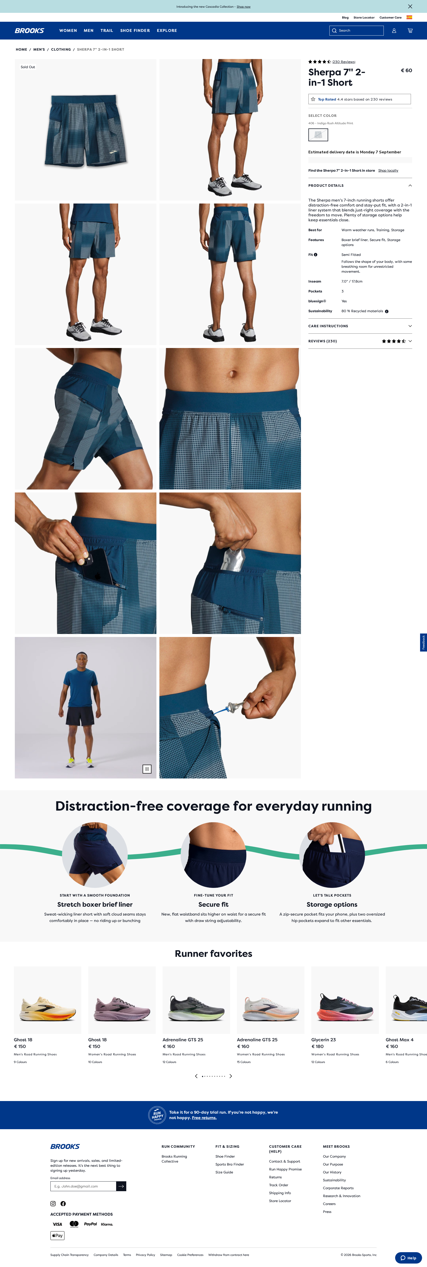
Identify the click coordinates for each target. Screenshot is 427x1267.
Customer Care (391, 17)
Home (21, 49)
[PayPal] (91, 1224)
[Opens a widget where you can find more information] (408, 1258)
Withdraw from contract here (228, 1255)
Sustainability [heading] (320, 311)
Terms (127, 1255)
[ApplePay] (57, 1235)
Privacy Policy (145, 1255)
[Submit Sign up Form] (121, 1186)
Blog (345, 17)
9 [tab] (221, 1076)
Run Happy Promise (285, 1169)
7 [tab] (216, 1076)
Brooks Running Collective (174, 1158)
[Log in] (394, 30)
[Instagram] (53, 1203)
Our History (332, 1172)
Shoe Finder (225, 1156)
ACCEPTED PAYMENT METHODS (81, 1214)
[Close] (410, 6)
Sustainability (334, 1180)
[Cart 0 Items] (410, 30)
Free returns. (204, 1117)
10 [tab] (224, 1076)
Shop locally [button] (388, 170)
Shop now (244, 6)
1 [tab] (202, 1076)
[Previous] (196, 1076)
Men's (39, 49)
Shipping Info (280, 1193)
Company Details (106, 1255)
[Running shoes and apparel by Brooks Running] (29, 30)
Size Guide (224, 1172)
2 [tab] (204, 1076)
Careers (329, 1204)
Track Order (278, 1185)
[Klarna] (107, 1224)
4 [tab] (209, 1076)
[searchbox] (359, 31)
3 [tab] (207, 1076)
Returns (275, 1177)
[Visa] (57, 1224)
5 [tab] (212, 1076)
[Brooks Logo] (91, 1147)
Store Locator (364, 17)
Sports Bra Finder (229, 1164)
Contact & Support (284, 1161)
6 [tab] (214, 1076)
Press (327, 1212)
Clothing (61, 49)
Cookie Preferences (190, 1255)
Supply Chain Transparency (69, 1255)
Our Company (334, 1156)
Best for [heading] (315, 230)
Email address (60, 1178)
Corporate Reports (338, 1188)
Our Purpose (333, 1164)
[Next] (231, 1076)
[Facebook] (63, 1203)
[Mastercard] (74, 1224)
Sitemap (166, 1255)
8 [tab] (219, 1076)
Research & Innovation (341, 1196)
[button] (85, 130)
